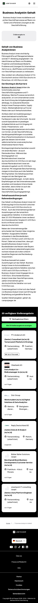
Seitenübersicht (19, 594)
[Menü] (34, 3)
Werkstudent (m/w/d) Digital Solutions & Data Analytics (17, 401)
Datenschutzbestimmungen (19, 589)
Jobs (19, 568)
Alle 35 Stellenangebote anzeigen (19, 325)
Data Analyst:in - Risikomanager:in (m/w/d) (15, 370)
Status (19, 576)
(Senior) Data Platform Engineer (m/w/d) (18, 494)
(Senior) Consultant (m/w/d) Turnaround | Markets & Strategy (18, 340)
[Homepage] (9, 3)
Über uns (19, 556)
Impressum (19, 581)
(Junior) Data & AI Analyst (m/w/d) (15, 431)
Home (8, 523)
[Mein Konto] (29, 3)
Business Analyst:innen (11, 87)
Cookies (19, 585)
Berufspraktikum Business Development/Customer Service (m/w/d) (18, 462)
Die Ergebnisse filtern (20, 319)
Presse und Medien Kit (19, 562)
